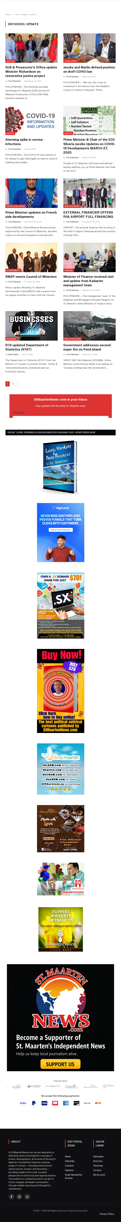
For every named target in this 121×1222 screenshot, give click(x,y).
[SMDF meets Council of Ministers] (31, 257)
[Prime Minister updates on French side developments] (31, 193)
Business (11, 339)
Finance (68, 270)
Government (13, 270)
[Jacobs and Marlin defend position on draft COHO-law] (89, 48)
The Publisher (14, 81)
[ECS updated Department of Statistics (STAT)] (31, 326)
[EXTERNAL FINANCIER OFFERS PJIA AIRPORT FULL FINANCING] (89, 193)
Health (10, 133)
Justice (10, 61)
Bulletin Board (73, 339)
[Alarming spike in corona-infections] (31, 120)
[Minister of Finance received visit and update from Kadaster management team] (89, 257)
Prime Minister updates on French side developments (31, 215)
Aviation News (72, 206)
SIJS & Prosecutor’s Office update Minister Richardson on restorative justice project (31, 71)
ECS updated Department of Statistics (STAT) (26, 347)
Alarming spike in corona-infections (24, 142)
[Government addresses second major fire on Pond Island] (89, 326)
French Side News (16, 206)
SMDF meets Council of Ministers (31, 277)
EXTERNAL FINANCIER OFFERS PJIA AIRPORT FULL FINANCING (88, 215)
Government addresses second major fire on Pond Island (87, 347)
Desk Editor (13, 354)
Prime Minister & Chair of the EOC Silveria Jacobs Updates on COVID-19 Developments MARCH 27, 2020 (89, 146)
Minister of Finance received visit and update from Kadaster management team (88, 281)
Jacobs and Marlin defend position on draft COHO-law (89, 69)
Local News (71, 61)
